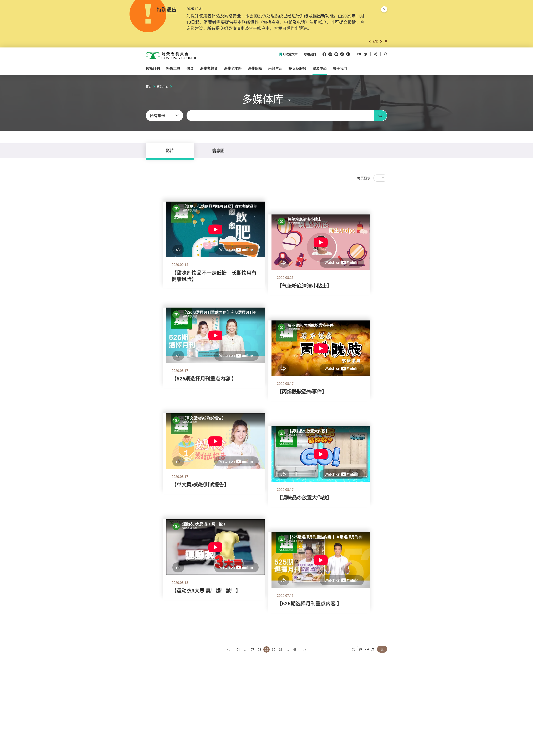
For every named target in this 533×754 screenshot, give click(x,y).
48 (294, 649)
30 (273, 649)
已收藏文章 (290, 54)
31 (280, 649)
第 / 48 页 (363, 649)
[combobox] (164, 115)
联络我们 (310, 54)
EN (359, 54)
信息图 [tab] (218, 150)
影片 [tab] (170, 150)
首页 (149, 86)
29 (266, 649)
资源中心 (162, 86)
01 (238, 649)
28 (259, 649)
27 (252, 649)
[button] (370, 41)
